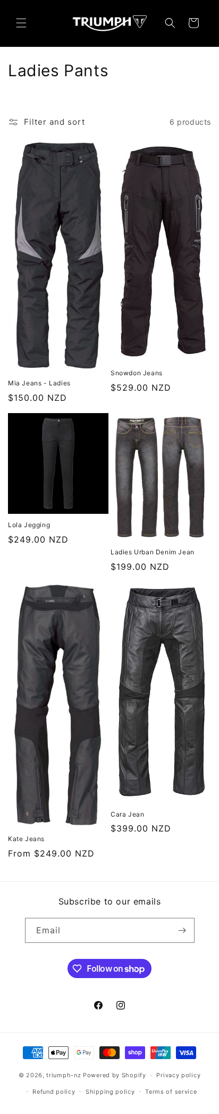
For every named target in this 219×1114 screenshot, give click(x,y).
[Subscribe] (182, 930)
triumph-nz (63, 1075)
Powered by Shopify (114, 1075)
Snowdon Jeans (137, 373)
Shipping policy (110, 1091)
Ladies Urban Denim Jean (153, 552)
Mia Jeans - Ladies (39, 383)
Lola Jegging (29, 525)
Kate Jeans (26, 839)
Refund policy (53, 1091)
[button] (21, 23)
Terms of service (171, 1091)
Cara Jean (127, 814)
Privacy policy (178, 1075)
